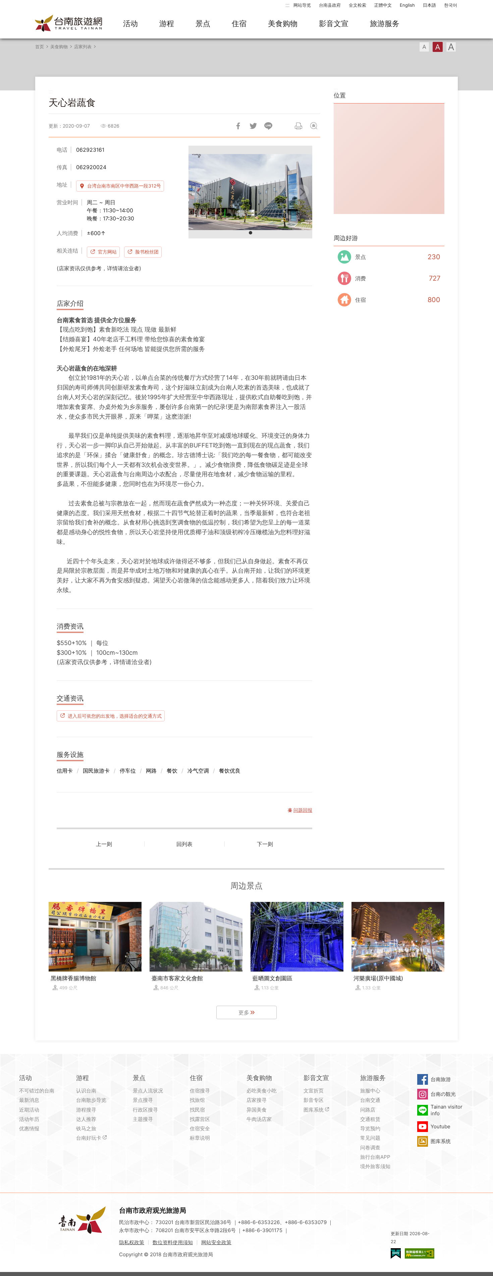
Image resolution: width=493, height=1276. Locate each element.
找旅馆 (197, 1100)
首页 (39, 46)
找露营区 (200, 1119)
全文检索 (357, 5)
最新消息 (29, 1100)
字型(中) (438, 47)
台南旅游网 (69, 23)
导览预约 (370, 1128)
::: (287, 5)
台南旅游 (441, 1079)
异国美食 (256, 1110)
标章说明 (200, 1138)
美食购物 (282, 23)
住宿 (239, 23)
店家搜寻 (256, 1100)
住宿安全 (200, 1128)
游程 (166, 23)
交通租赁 (370, 1119)
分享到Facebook (238, 126)
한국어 (450, 5)
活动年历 (29, 1119)
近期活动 (29, 1110)
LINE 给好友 (268, 126)
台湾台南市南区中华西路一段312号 (124, 186)
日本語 (429, 5)
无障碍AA (419, 1253)
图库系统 (314, 1110)
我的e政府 (396, 1253)
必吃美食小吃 (261, 1090)
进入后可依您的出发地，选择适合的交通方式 (115, 715)
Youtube (440, 1126)
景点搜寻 (143, 1100)
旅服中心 (370, 1090)
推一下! (253, 126)
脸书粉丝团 (147, 252)
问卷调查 (370, 1147)
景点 (203, 23)
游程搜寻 (86, 1110)
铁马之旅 (86, 1128)
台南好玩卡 (88, 1138)
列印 (298, 126)
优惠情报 (29, 1128)
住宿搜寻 (200, 1090)
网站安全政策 (216, 1242)
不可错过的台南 (36, 1090)
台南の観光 (443, 1094)
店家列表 (83, 46)
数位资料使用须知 (173, 1242)
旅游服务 (384, 23)
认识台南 (86, 1090)
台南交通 (370, 1100)
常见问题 (370, 1138)
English (407, 5)
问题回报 (313, 126)
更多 (243, 1012)
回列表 (184, 844)
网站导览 (302, 5)
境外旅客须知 (375, 1166)
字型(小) (424, 47)
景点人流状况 (148, 1090)
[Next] (301, 192)
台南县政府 (330, 5)
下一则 (265, 844)
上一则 (104, 844)
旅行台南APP (375, 1157)
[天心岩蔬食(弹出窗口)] (250, 192)
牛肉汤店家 (259, 1119)
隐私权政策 (131, 1242)
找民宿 (197, 1110)
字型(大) (451, 47)
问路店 (367, 1110)
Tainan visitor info (446, 1110)
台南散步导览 (91, 1100)
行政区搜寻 (145, 1110)
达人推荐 (86, 1119)
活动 (130, 23)
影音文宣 (333, 23)
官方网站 (107, 252)
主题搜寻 (143, 1119)
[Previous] (199, 192)
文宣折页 (314, 1090)
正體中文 (383, 5)
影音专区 (314, 1100)
